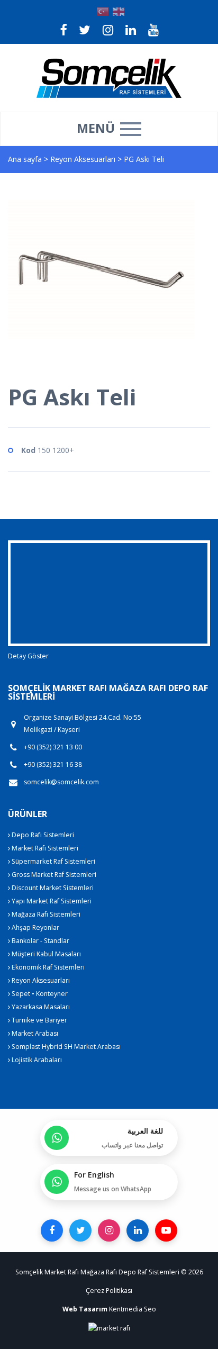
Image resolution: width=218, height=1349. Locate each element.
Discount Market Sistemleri (52, 887)
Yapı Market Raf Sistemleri (51, 901)
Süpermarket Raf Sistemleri (52, 861)
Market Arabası (34, 1033)
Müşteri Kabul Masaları (45, 953)
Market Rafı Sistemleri (44, 848)
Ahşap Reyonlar (34, 927)
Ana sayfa (25, 159)
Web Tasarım (84, 1309)
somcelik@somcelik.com (61, 781)
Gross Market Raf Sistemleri (53, 874)
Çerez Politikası (109, 1290)
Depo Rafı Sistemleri (42, 834)
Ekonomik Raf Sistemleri (47, 967)
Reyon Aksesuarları (83, 159)
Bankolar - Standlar (39, 940)
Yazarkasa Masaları (40, 1006)
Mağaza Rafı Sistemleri (45, 914)
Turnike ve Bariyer (38, 1020)
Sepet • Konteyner (39, 993)
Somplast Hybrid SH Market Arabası (65, 1046)
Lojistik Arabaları (36, 1059)
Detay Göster (28, 655)
